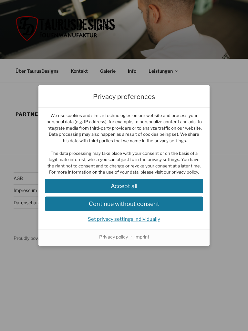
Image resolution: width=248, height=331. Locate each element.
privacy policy (184, 172)
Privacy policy (113, 237)
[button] (124, 186)
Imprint (141, 237)
